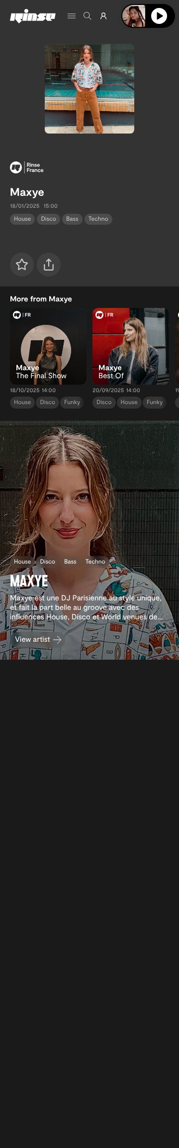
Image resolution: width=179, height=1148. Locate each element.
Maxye (27, 191)
